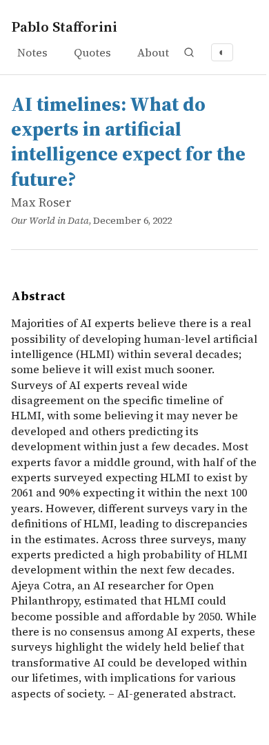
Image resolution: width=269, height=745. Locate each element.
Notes (32, 52)
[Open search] (189, 52)
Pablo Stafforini (64, 26)
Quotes (92, 52)
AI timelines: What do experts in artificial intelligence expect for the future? (128, 141)
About (153, 52)
